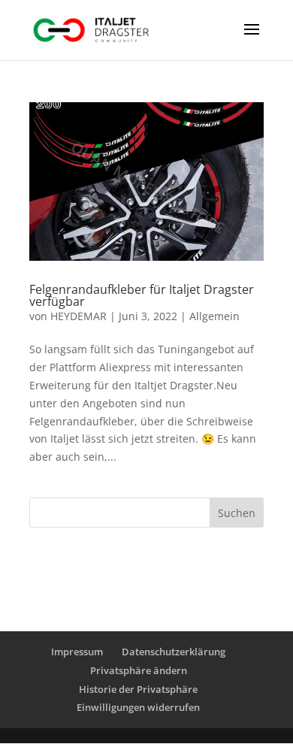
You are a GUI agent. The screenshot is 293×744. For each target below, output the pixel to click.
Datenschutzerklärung (173, 651)
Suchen (236, 513)
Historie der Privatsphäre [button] (138, 689)
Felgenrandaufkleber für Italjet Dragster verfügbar (141, 295)
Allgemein (214, 316)
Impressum (77, 651)
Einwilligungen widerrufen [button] (138, 707)
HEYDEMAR (78, 316)
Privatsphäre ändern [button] (138, 670)
